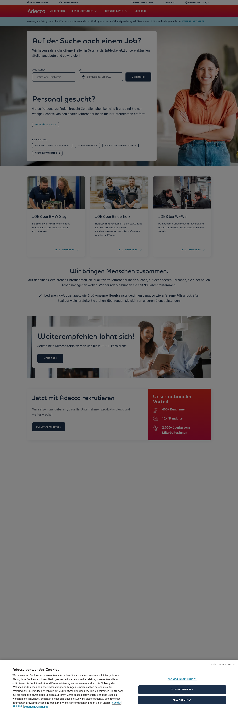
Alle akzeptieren (182, 689)
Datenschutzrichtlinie (36, 706)
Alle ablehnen (182, 700)
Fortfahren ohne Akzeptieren (223, 664)
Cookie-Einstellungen (182, 679)
